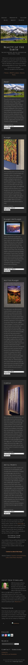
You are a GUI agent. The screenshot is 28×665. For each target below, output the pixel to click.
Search (21, 20)
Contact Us (5, 652)
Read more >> (18, 601)
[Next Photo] (27, 34)
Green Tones (12, 557)
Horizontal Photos (21, 555)
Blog (6, 20)
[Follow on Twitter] (9, 635)
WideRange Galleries (18, 661)
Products (13, 18)
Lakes (7, 557)
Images (4, 18)
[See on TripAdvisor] (12, 635)
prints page (21, 523)
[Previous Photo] (0, 34)
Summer (13, 555)
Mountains (19, 557)
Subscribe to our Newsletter (9, 654)
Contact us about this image (14, 551)
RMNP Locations (14, 73)
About (13, 20)
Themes (6, 73)
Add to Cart (7, 128)
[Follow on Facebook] (3, 635)
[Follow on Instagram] (6, 635)
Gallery (23, 18)
